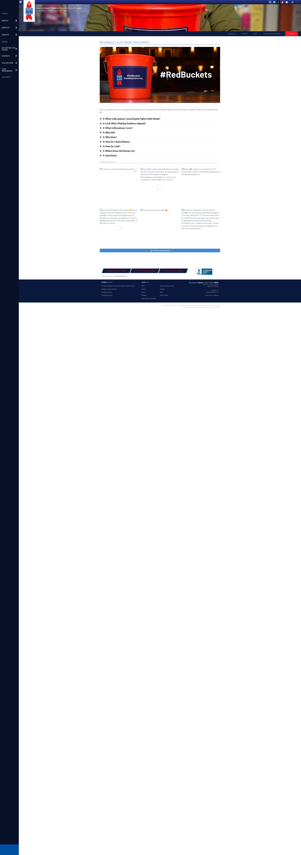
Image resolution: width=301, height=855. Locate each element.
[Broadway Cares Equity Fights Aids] (29, 11)
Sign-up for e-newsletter (149, 298)
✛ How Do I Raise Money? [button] (116, 141)
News (4, 42)
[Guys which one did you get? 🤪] (160, 228)
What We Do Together (272, 34)
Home (5, 13)
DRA (143, 286)
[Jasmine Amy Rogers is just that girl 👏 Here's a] (119, 228)
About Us (231, 34)
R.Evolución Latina (106, 295)
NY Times (121, 277)
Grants (144, 289)
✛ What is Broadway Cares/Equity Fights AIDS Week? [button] (131, 118)
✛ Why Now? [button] (109, 137)
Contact (6, 77)
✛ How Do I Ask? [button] (111, 146)
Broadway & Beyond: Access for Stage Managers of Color (118, 286)
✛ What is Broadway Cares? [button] (117, 128)
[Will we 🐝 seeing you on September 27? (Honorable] (201, 187)
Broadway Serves (106, 292)
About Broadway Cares (167, 286)
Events (244, 34)
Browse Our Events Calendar (173, 270)
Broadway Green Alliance (109, 289)
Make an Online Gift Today (116, 270)
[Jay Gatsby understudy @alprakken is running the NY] (160, 187)
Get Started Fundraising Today (144, 270)
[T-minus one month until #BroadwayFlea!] (119, 187)
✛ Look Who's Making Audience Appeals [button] (124, 123)
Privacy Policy (164, 295)
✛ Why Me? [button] (108, 132)
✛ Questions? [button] (109, 155)
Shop (255, 34)
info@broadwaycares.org (212, 292)
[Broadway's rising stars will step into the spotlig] (201, 228)
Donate (292, 34)
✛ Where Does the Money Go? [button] (118, 150)
